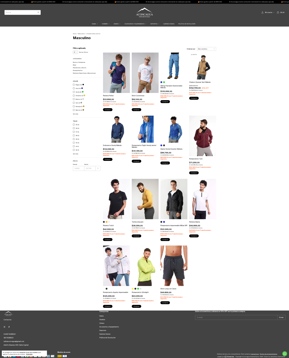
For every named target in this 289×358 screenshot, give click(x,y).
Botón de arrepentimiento (268, 354)
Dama (94, 24)
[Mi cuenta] (262, 12)
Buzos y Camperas (79, 62)
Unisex (116, 24)
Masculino (81, 33)
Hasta (86, 164)
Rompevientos (78, 70)
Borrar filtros (83, 52)
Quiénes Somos (168, 24)
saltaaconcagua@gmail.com (14, 341)
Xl (74, 52)
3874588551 (9, 338)
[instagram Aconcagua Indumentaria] (4, 327)
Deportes (153, 24)
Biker (74, 65)
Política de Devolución (186, 24)
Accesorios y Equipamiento (134, 24)
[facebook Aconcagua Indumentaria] (9, 327)
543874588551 (10, 334)
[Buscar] (38, 12)
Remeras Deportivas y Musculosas (84, 73)
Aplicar (98, 168)
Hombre (105, 24)
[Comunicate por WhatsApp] (284, 353)
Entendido (29, 354)
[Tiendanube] (226, 357)
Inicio (74, 33)
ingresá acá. (255, 354)
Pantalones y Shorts (79, 68)
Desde (75, 164)
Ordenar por (191, 49)
